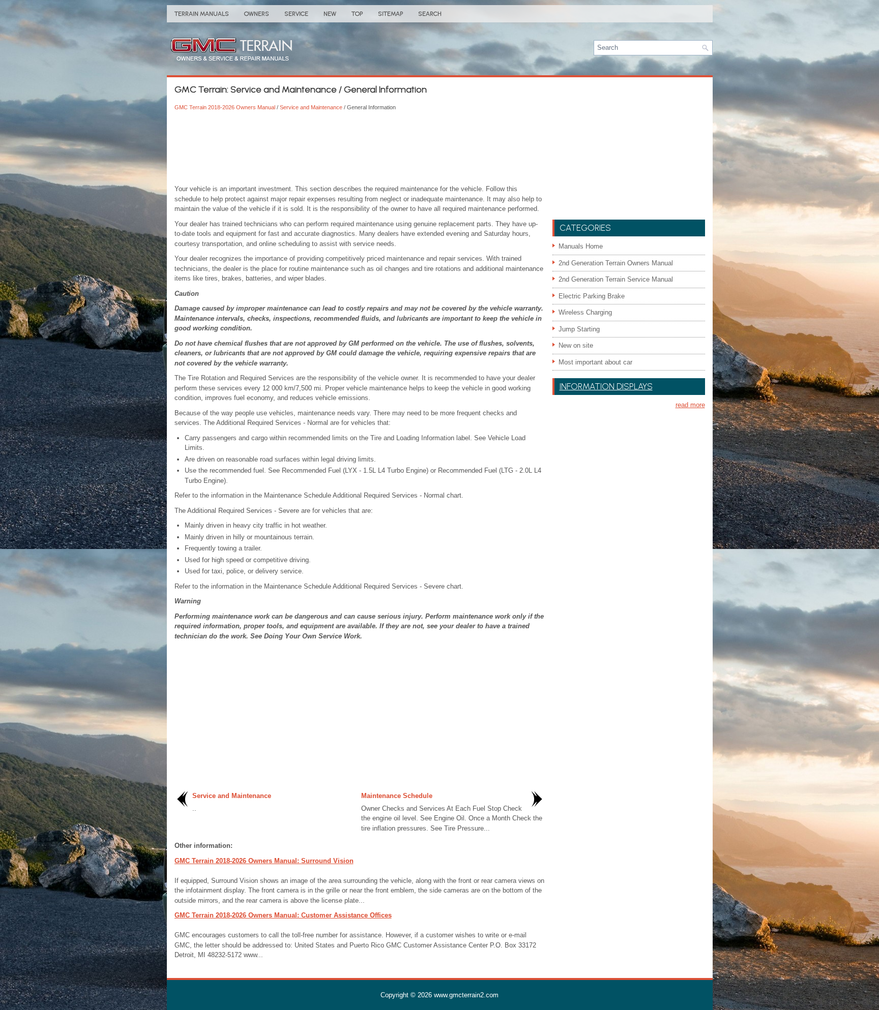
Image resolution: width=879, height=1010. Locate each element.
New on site (576, 345)
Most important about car (595, 362)
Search (430, 13)
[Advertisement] (359, 148)
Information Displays (606, 386)
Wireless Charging (585, 312)
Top (357, 13)
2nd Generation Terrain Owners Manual (616, 263)
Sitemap (390, 13)
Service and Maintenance (311, 107)
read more (690, 405)
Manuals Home (581, 246)
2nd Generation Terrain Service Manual (616, 279)
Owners (256, 13)
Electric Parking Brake (592, 296)
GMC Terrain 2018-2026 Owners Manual (224, 107)
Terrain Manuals (201, 13)
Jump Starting (579, 329)
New (330, 13)
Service (296, 13)
